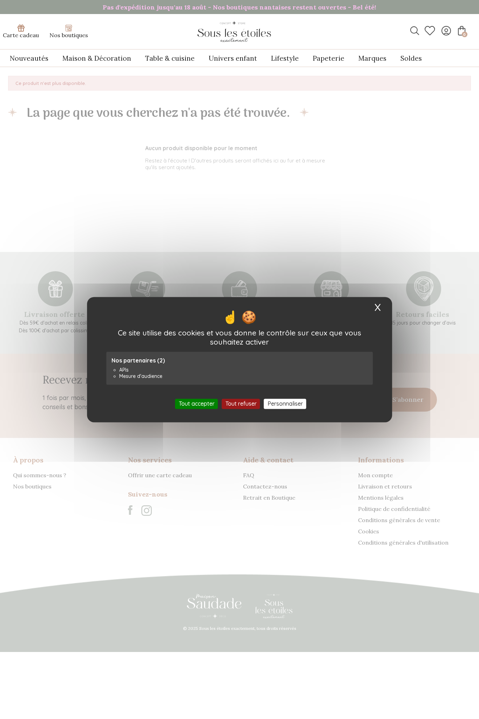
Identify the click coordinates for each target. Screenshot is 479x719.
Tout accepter (197, 403)
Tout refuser (241, 403)
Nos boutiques (68, 35)
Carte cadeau (21, 35)
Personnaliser (285, 403)
